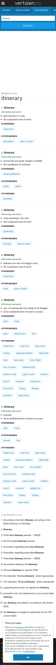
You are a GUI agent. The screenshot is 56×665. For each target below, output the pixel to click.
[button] (3, 3)
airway (6, 352)
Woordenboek (41, 10)
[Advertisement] (28, 60)
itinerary (7, 243)
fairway (35, 388)
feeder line (8, 345)
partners (20, 627)
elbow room (19, 333)
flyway (22, 388)
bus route (18, 359)
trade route (23, 395)
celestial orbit (28, 367)
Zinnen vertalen (23, 10)
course (6, 440)
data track (40, 345)
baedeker (7, 198)
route (16, 321)
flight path (44, 352)
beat (5, 359)
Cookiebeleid (29, 651)
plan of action (26, 141)
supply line (35, 381)
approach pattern (24, 352)
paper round (28, 374)
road (5, 288)
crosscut (20, 381)
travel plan (8, 128)
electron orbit (9, 374)
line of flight (35, 359)
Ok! (28, 657)
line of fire (8, 388)
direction (7, 395)
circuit (6, 381)
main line (24, 345)
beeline (44, 374)
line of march (9, 367)
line (33, 333)
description (8, 141)
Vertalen (6, 10)
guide (6, 186)
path (5, 321)
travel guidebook (11, 173)
